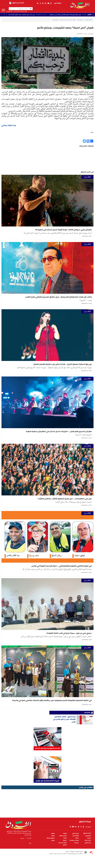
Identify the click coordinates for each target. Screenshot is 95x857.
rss (43, 3)
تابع (30, 843)
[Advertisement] (47, 803)
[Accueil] (17, 824)
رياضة (65, 838)
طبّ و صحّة (88, 840)
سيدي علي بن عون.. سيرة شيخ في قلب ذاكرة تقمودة (69, 633)
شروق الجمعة (51, 838)
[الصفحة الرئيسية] (80, 4)
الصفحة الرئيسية (88, 20)
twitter (38, 3)
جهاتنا (53, 836)
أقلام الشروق (87, 833)
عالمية (65, 840)
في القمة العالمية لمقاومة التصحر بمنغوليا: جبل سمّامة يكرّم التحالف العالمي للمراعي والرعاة (52, 700)
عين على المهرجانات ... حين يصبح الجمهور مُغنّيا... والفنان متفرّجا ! (64, 498)
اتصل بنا (8, 11)
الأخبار (89, 14)
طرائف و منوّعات (74, 840)
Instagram (51, 3)
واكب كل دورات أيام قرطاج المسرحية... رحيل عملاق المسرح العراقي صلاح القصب (58, 297)
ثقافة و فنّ (80, 20)
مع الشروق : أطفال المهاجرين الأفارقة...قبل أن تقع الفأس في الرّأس (64, 719)
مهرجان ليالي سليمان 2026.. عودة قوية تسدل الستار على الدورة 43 (63, 229)
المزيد (3, 10)
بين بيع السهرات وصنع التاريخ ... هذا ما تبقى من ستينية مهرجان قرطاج (63, 364)
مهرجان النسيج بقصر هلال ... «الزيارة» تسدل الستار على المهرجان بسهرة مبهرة (59, 431)
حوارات (89, 838)
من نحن (22, 838)
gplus (45, 3)
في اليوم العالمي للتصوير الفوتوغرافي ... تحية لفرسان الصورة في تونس (61, 566)
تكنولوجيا (88, 836)
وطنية (53, 833)
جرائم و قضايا (63, 836)
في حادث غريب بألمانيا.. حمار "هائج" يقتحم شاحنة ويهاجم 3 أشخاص (57, 14)
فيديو (53, 840)
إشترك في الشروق (18, 2)
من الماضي (88, 843)
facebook (40, 3)
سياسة (76, 843)
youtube (48, 3)
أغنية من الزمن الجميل (62, 844)
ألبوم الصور (75, 833)
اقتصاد (65, 833)
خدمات (77, 838)
